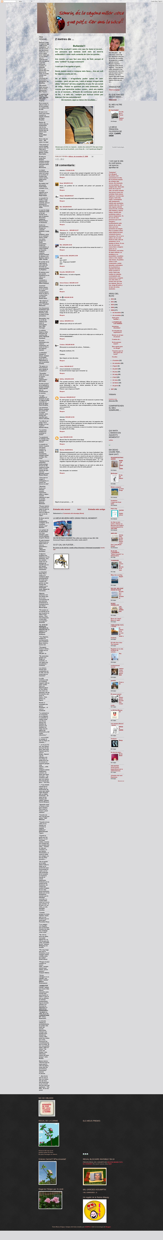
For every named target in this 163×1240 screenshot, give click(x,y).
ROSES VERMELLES (115, 604)
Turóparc (114, 738)
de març (115, 380)
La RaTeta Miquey (116, 710)
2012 (112, 299)
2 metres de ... (116, 339)
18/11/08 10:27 (73, 230)
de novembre (117, 315)
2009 (112, 307)
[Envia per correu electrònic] (56, 159)
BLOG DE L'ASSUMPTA (115, 551)
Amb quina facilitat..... (116, 318)
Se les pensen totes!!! (116, 343)
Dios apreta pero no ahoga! (117, 347)
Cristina (62, 344)
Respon (62, 177)
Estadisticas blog (113, 399)
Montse (62, 450)
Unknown (63, 397)
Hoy (120, 653)
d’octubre (116, 360)
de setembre (117, 363)
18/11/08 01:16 (68, 183)
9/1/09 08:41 (69, 450)
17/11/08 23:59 (69, 170)
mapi (61, 437)
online (111, 440)
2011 (112, 302)
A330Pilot (88, 1227)
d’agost (115, 366)
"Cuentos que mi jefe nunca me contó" (117, 352)
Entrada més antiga (96, 509)
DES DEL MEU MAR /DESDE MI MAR (117, 589)
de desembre (117, 312)
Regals (121, 576)
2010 (112, 304)
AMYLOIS (114, 533)
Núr (61, 206)
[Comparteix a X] (60, 159)
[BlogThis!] (58, 159)
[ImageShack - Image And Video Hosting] (109, 445)
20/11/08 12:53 (69, 417)
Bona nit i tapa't (116, 618)
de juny (115, 371)
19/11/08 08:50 (69, 344)
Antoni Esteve (64, 283)
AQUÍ (109, 1164)
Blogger (108, 1227)
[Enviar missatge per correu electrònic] (92, 156)
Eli (60, 297)
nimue (62, 366)
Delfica (62, 379)
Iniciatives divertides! (116, 327)
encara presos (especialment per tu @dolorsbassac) (117, 769)
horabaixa (114, 500)
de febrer (116, 383)
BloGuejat (114, 473)
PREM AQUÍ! (113, 100)
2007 (112, 389)
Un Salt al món (115, 522)
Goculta (62, 272)
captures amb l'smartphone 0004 (121, 672)
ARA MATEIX (115, 766)
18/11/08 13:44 (69, 272)
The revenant (114, 644)
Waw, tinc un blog (116, 575)
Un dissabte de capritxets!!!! (117, 331)
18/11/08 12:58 (73, 255)
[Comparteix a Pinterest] (63, 159)
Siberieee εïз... (64, 230)
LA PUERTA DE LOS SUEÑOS (117, 322)
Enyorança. (114, 777)
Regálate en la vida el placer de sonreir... (117, 650)
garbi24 (113, 680)
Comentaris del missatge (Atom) (73, 513)
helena (62, 321)
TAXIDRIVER (115, 560)
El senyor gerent (116, 694)
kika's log (114, 508)
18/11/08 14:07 (73, 283)
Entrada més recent (61, 509)
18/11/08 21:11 (69, 321)
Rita (61, 245)
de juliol (115, 369)
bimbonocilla (64, 255)
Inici (79, 509)
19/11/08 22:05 (69, 379)
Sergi (61, 183)
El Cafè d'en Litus (116, 642)
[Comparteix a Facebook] (61, 159)
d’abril (115, 377)
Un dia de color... (116, 752)
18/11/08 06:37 (69, 196)
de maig (115, 374)
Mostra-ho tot (121, 781)
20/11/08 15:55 (67, 437)
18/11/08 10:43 (67, 245)
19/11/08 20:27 (68, 366)
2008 (112, 310)
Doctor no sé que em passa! (117, 335)
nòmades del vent (116, 775)
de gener (116, 385)
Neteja (121, 740)
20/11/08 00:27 (70, 397)
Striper (62, 196)
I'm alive (114, 357)
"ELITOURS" (115, 110)
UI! (120, 712)
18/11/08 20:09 (68, 297)
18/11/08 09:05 (67, 206)
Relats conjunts (116, 487)
